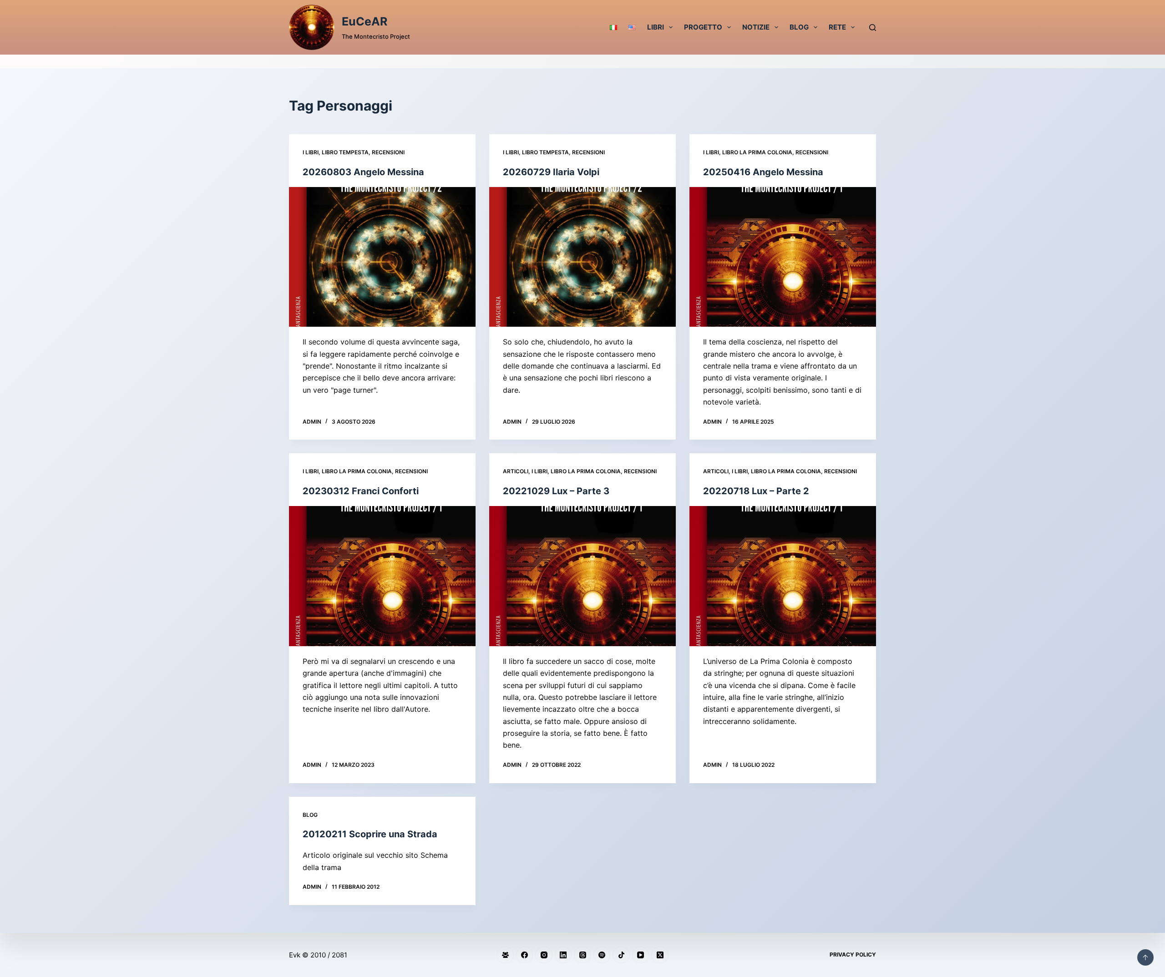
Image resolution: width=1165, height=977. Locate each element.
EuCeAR (364, 21)
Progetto (703, 27)
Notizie (756, 27)
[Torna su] (1145, 957)
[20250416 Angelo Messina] (782, 257)
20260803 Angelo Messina (363, 172)
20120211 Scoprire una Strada (370, 834)
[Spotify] (602, 955)
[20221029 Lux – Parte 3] (582, 576)
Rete (837, 27)
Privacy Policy (853, 954)
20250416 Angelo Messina (763, 172)
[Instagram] (543, 955)
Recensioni (388, 152)
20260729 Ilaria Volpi (551, 172)
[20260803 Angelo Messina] (382, 257)
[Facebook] (524, 955)
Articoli (515, 471)
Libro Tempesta (345, 152)
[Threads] (582, 955)
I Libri (311, 152)
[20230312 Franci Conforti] (382, 576)
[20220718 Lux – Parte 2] (782, 576)
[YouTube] (640, 955)
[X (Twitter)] (660, 955)
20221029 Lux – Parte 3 (556, 491)
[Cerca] (872, 27)
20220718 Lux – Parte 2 (756, 491)
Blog (799, 27)
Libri (655, 27)
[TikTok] (621, 955)
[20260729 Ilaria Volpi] (582, 257)
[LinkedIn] (563, 955)
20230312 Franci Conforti (361, 491)
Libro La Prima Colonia (757, 152)
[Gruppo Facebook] (505, 955)
